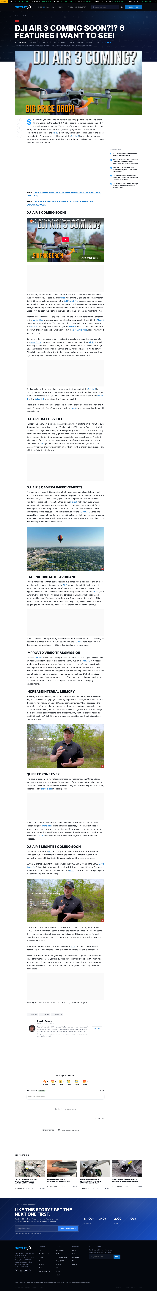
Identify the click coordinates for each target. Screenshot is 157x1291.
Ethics (74, 1261)
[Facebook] (21, 1270)
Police (54, 7)
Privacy (119, 1287)
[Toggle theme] (122, 7)
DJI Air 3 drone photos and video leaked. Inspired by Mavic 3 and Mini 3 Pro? (26, 1181)
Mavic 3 (100, 320)
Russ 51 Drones (44, 1021)
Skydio (41, 1257)
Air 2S (55, 133)
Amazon (41, 1264)
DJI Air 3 (75, 136)
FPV (67, 7)
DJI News (59, 1254)
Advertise (75, 1257)
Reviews (73, 7)
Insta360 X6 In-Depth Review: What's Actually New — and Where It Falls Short (125, 169)
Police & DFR (60, 1261)
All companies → (44, 1271)
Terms (127, 1287)
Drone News (60, 1250)
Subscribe (133, 7)
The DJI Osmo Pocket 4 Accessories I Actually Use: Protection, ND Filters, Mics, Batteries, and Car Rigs (125, 161)
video (62, 298)
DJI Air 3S (39, 399)
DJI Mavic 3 (85, 512)
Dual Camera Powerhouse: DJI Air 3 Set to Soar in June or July (125, 1180)
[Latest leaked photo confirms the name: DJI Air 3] (62, 1168)
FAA (48, 7)
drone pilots (46, 789)
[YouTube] (26, 1270)
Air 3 (73, 408)
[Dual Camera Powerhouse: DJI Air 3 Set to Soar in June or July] (127, 1168)
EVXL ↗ (74, 1264)
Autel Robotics (44, 1254)
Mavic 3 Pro (38, 320)
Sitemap (134, 1287)
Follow (97, 1028)
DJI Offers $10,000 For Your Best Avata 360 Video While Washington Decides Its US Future (125, 177)
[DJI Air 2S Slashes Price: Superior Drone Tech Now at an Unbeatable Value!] (95, 1168)
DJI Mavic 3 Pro (71, 301)
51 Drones (55, 1027)
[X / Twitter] (16, 1270)
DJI (44, 7)
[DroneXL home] (23, 7)
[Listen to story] (19, 130)
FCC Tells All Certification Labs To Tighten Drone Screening (125, 154)
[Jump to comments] (19, 136)
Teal (40, 1268)
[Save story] (19, 120)
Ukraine (61, 7)
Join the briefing (68, 1228)
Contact (75, 1254)
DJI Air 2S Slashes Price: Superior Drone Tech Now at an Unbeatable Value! (90, 1181)
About (74, 1250)
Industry (82, 7)
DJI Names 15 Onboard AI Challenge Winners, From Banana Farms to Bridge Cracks (125, 185)
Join (116, 1256)
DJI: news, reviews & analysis (68, 1130)
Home (39, 7)
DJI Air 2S (32, 1014)
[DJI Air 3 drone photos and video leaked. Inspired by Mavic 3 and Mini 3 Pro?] (30, 1168)
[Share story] (19, 125)
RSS (140, 1287)
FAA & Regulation (61, 1257)
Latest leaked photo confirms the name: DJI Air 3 (58, 1180)
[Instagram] (30, 1270)
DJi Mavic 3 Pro (80, 330)
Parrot (41, 1261)
